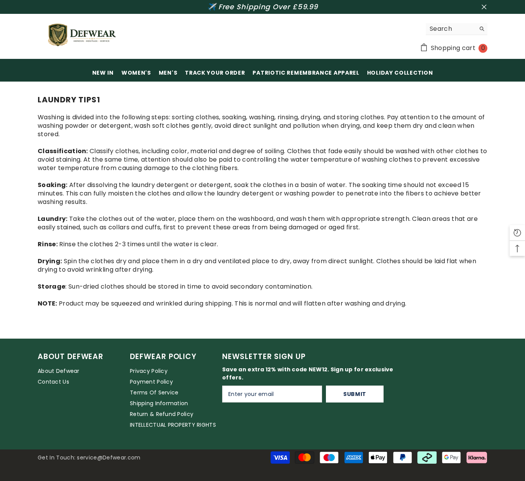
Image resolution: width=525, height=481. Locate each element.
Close (484, 7)
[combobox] (450, 29)
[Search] (456, 29)
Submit (354, 394)
